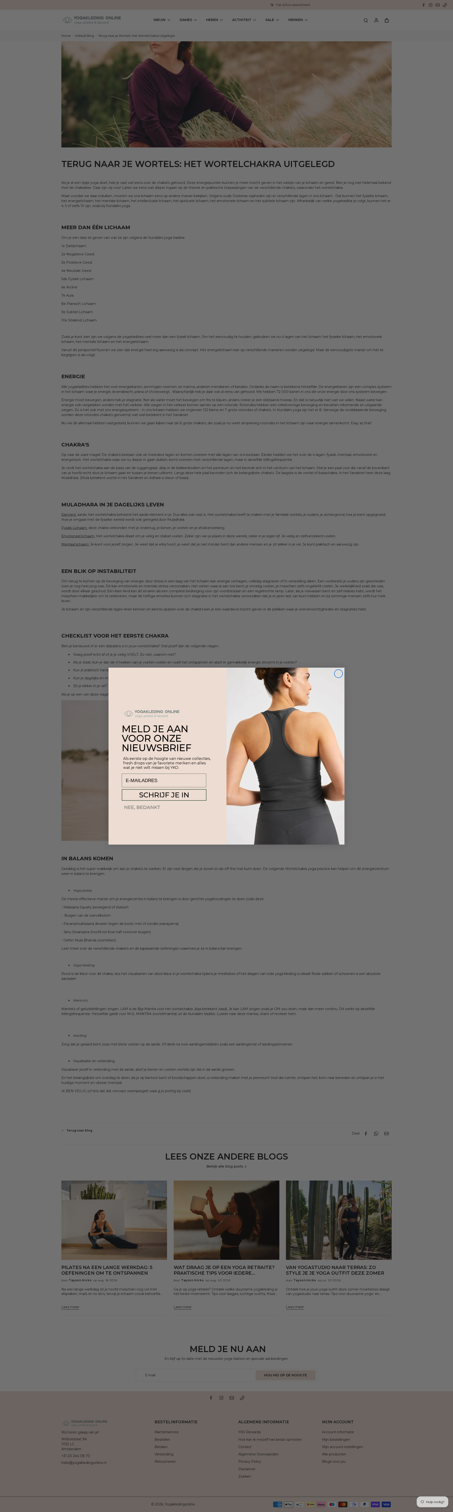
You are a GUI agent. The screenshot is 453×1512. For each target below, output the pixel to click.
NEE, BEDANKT (142, 807)
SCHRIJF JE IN (164, 795)
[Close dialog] (338, 674)
